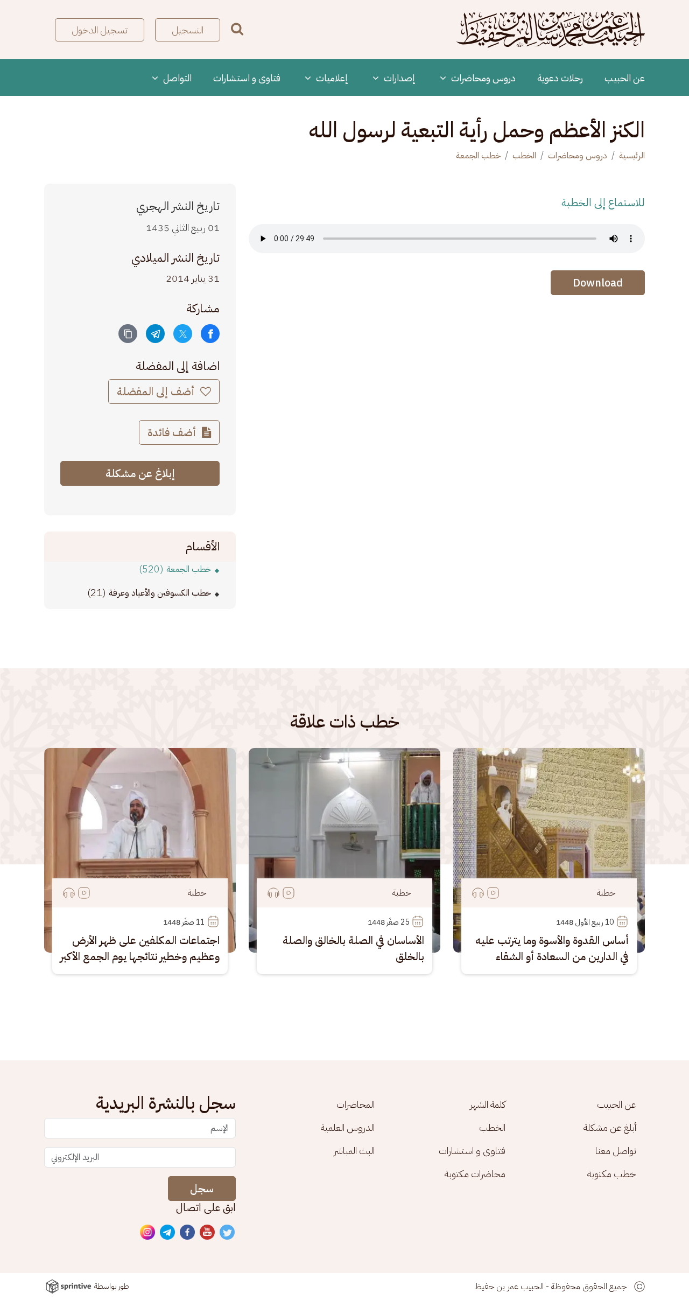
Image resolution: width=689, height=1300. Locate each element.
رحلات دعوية (560, 78)
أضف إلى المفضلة (157, 391)
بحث (237, 29)
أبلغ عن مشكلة (609, 1127)
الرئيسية (632, 155)
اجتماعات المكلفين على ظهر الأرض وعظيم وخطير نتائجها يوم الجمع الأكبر (140, 948)
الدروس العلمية (348, 1127)
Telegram (168, 1233)
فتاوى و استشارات (246, 78)
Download (598, 283)
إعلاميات (331, 78)
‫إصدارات (399, 78)
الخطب (524, 155)
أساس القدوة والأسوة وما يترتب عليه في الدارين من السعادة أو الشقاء (552, 948)
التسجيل (187, 30)
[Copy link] (127, 333)
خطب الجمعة (478, 155)
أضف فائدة (173, 432)
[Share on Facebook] (210, 333)
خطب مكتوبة (611, 1173)
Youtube (208, 1233)
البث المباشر (354, 1150)
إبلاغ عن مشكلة (140, 473)
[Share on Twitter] (182, 333)
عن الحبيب (624, 78)
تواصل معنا (615, 1150)
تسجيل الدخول (100, 30)
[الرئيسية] (550, 30)
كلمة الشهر (487, 1104)
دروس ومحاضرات (482, 78)
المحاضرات (355, 1104)
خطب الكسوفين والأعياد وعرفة (160, 592)
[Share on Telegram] (155, 333)
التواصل (176, 78)
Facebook (188, 1233)
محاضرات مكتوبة (475, 1173)
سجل (202, 1188)
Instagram (148, 1233)
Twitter (228, 1233)
